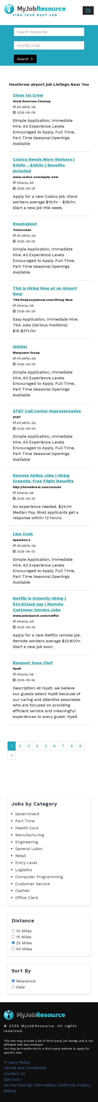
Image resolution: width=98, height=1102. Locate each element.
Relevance (26, 981)
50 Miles (24, 949)
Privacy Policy (17, 1062)
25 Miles (24, 943)
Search (23, 59)
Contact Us (14, 1073)
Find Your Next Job (35, 15)
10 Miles (24, 931)
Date (20, 987)
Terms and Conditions (25, 1067)
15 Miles (23, 937)
